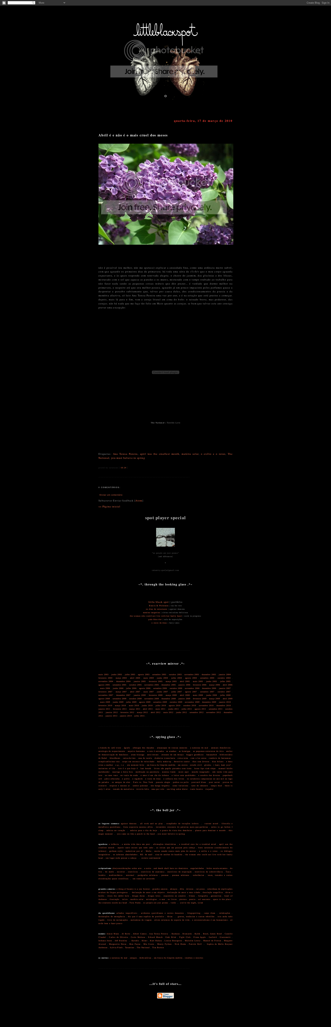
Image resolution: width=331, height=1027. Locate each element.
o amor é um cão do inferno (155, 775)
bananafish (211, 755)
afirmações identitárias (164, 844)
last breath (145, 768)
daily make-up (164, 761)
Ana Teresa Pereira (125, 454)
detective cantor (182, 761)
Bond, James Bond (212, 934)
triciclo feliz (142, 789)
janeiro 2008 (140, 695)
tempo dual (216, 786)
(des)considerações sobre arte (127, 868)
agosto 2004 (191, 678)
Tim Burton (158, 947)
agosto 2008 (104, 699)
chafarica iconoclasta (164, 758)
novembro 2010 (206, 705)
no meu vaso (111, 775)
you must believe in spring (128, 458)
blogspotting (194, 913)
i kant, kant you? (222, 765)
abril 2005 (185, 681)
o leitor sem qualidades (184, 775)
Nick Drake (180, 944)
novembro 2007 (105, 695)
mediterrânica (115, 875)
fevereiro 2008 (156, 695)
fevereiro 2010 (105, 705)
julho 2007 (176, 692)
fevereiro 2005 (156, 681)
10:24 (123, 468)
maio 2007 (148, 692)
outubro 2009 (176, 702)
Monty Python (164, 944)
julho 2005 (225, 681)
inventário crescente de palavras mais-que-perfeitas (182, 827)
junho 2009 (118, 702)
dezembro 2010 (223, 705)
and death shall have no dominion (171, 868)
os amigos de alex (121, 782)
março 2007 (121, 692)
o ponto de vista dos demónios (176, 830)
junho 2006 (118, 688)
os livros (172, 899)
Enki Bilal (171, 937)
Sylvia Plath (116, 947)
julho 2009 (131, 702)
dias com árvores (201, 761)
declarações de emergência (111, 916)
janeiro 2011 (104, 709)
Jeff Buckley (121, 941)
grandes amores (160, 889)
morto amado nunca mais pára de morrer (175, 851)
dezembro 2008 (168, 699)
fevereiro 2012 (127, 712)
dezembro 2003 (209, 674)
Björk (197, 934)
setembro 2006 (160, 688)
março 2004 (121, 678)
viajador (209, 789)
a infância (114, 844)
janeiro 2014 (126, 716)
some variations (180, 786)
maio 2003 (103, 674)
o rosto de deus (159, 623)
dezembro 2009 (209, 702)
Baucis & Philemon (159, 606)
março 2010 (120, 705)
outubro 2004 (224, 678)
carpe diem (209, 913)
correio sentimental (151, 858)
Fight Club (185, 937)
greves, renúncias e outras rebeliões (196, 916)
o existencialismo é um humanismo (210, 920)
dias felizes (218, 761)
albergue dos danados (143, 748)
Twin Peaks (135, 903)
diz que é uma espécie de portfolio (146, 916)
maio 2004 (148, 678)
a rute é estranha (155, 751)
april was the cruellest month (159, 454)
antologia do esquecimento (111, 751)
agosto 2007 (191, 692)
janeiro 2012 (112, 712)
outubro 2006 (176, 688)
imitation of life (106, 768)
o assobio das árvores (209, 775)
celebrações (224, 913)
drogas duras (138, 896)
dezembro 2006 (209, 688)
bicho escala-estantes (217, 868)
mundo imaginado (201, 772)
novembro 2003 (191, 674)
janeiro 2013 (111, 716)
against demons (129, 823)
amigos (133, 958)
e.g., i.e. (120, 765)
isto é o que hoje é (128, 768)
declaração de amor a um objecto (148, 892)
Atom (138, 500)
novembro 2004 (105, 681)
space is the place (222, 899)
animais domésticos (221, 748)
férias (170, 916)
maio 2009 (105, 702)
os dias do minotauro (156, 609)
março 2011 (134, 709)
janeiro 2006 (184, 685)
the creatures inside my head (112, 903)
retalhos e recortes (194, 958)
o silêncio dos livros (173, 779)
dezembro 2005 (168, 685)
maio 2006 (105, 688)
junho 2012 (181, 712)
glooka (207, 765)
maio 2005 (198, 681)
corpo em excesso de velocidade (138, 761)
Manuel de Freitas (212, 941)
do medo (109, 872)
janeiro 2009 (184, 699)
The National (143, 947)
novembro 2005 (151, 685)
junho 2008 (211, 695)
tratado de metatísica (123, 789)
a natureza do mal (199, 748)
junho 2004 (162, 678)
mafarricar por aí (134, 851)
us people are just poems (155, 903)
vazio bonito (196, 789)
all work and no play (151, 823)
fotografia (203, 896)
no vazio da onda (129, 775)
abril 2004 (135, 678)
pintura (183, 899)
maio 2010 (134, 705)
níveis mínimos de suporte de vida (172, 920)
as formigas (184, 751)
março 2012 (142, 712)
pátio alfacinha (112, 779)
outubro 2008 (135, 699)
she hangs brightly (160, 786)
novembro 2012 (213, 712)
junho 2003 (116, 674)
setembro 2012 (197, 712)
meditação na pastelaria (147, 772)
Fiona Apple (199, 937)
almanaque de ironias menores (172, 748)
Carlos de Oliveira (118, 937)
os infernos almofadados (125, 854)
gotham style (116, 851)
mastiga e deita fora (122, 772)
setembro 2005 (119, 685)
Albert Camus (140, 934)
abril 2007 (135, 692)
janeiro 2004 (225, 674)
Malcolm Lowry (193, 941)
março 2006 (214, 685)
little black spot (158, 602)
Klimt (145, 941)
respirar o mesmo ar (120, 786)
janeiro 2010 (225, 702)
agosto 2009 (145, 702)
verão (173, 903)
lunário (102, 875)
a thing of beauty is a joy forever (133, 889)
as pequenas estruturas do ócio (208, 751)
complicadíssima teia (109, 761)
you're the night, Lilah (191, 903)
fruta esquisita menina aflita (138, 827)
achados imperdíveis (126, 913)
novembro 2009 (192, 702)
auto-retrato (153, 755)
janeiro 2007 (225, 688)
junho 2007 (162, 692)
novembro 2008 (151, 699)
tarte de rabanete (199, 786)
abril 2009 (228, 699)
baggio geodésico (195, 755)
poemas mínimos (180, 875)
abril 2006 (228, 685)
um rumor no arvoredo (144, 879)
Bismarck (187, 934)
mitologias (151, 899)
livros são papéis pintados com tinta (173, 768)
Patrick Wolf (195, 944)
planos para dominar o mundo (210, 830)
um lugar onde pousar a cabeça (121, 858)
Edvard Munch (155, 937)
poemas (165, 875)
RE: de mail (146, 854)
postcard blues (199, 782)
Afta (182, 889)
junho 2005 (211, 681)
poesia (192, 899)
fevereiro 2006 (199, 685)
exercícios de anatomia (152, 872)
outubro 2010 (189, 705)
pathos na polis (181, 782)
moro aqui (184, 772)
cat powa (200, 889)
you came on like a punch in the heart (136, 834)
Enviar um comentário (111, 495)
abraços (173, 889)
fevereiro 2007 (105, 692)
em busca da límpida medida (161, 765)
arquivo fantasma (136, 751)
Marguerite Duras (117, 944)
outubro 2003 (175, 674)
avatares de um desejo (172, 755)
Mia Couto (148, 944)
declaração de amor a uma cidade (183, 892)
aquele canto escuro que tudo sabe (135, 848)
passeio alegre (163, 782)
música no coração (116, 830)
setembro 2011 (216, 709)
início (125, 899)
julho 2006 (131, 688)
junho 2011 (173, 709)
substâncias (198, 875)
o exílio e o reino (213, 454)
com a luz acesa (198, 758)
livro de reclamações (117, 920)
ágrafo (127, 748)
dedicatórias (145, 958)
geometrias (216, 896)
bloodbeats (115, 758)
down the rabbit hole (118, 896)
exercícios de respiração (179, 872)
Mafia (149, 851)
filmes (192, 896)
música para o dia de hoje (143, 830)
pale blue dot (155, 619)
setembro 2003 (159, 674)
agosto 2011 (200, 709)
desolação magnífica (213, 892)
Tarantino (129, 947)
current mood (211, 823)
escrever (121, 872)
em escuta (183, 765)
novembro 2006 (192, 688)
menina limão (169, 772)
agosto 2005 (104, 685)
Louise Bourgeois (173, 941)
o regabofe (137, 779)
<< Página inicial (109, 506)
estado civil (196, 765)
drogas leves (154, 896)
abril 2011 (148, 709)
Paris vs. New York (143, 782)
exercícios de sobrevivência (209, 872)
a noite (147, 868)
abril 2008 (185, 695)
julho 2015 (139, 716)
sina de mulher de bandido (168, 854)
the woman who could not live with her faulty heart (156, 616)
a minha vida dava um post (136, 844)
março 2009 (214, 699)
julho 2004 (176, 678)
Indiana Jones (105, 941)
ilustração (114, 899)
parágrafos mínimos (148, 875)
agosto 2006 (145, 688)
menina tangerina (151, 612)
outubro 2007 (224, 692)
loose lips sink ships (205, 768)
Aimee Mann (113, 934)
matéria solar (190, 454)
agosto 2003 (144, 674)
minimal (130, 875)
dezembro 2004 (123, 681)
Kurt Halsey (156, 941)
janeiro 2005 (140, 681)
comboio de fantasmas (220, 758)
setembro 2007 (207, 692)
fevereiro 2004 (105, 678)
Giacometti (225, 937)
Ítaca (228, 872)
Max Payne (134, 944)
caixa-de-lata (129, 758)
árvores (189, 889)
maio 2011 (161, 709)
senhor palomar (140, 786)
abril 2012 (156, 712)
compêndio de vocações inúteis (182, 823)
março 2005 (171, 681)
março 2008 (171, 695)
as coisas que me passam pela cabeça (175, 848)
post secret (214, 782)
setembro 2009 (160, 702)
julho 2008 (225, 695)
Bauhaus (176, 934)
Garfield (213, 937)
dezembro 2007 (123, 695)
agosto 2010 (174, 705)
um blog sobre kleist (177, 789)
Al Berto (126, 934)
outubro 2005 (135, 685)
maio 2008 (198, 695)
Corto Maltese (138, 937)
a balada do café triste (109, 748)
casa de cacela (145, 758)
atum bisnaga (137, 755)
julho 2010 (161, 705)
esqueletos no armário (175, 896)
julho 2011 (187, 709)
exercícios (133, 872)
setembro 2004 (207, 678)
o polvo (126, 779)
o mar (162, 899)
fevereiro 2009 (199, 699)
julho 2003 (130, 674)
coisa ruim (183, 758)
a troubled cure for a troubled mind (197, 844)
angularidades (197, 868)
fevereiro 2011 (120, 709)
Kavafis (135, 941)
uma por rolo (158, 789)
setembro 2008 (119, 699)
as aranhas (171, 751)
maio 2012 (168, 712)
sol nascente (204, 899)
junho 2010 (147, 705)
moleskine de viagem (141, 920)
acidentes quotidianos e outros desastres (162, 913)
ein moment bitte (135, 765)
